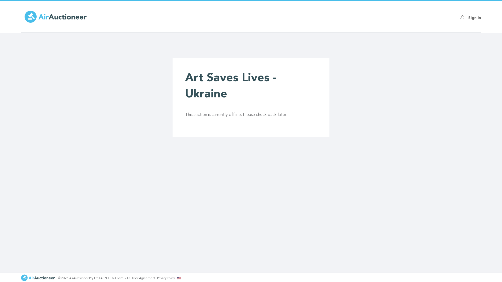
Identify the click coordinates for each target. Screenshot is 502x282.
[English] (179, 278)
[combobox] (179, 278)
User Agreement (143, 278)
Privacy (166, 278)
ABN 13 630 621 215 (115, 278)
